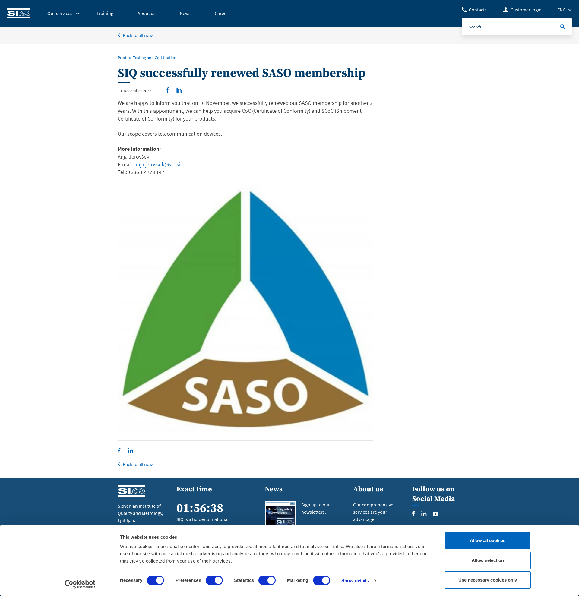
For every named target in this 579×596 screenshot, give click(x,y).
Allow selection (488, 560)
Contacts (478, 10)
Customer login (526, 10)
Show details (355, 580)
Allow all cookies (487, 540)
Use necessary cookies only (487, 579)
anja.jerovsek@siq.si (157, 164)
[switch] (214, 580)
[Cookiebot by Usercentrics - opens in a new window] (80, 584)
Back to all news (139, 35)
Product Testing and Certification (147, 57)
